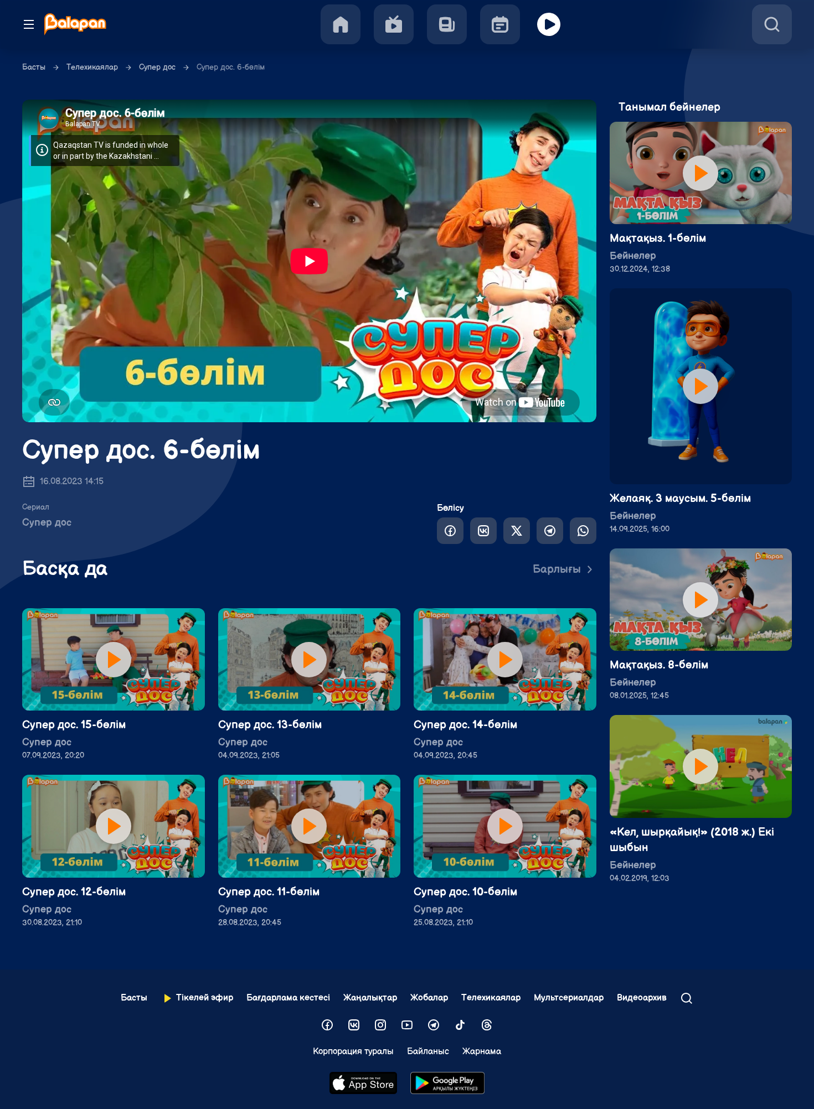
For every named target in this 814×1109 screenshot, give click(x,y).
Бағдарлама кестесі (288, 998)
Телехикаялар (92, 67)
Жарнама (481, 1051)
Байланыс (428, 1051)
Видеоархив (642, 998)
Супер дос (157, 67)
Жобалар (429, 998)
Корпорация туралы (353, 1051)
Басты (33, 67)
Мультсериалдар (569, 998)
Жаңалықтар (370, 998)
